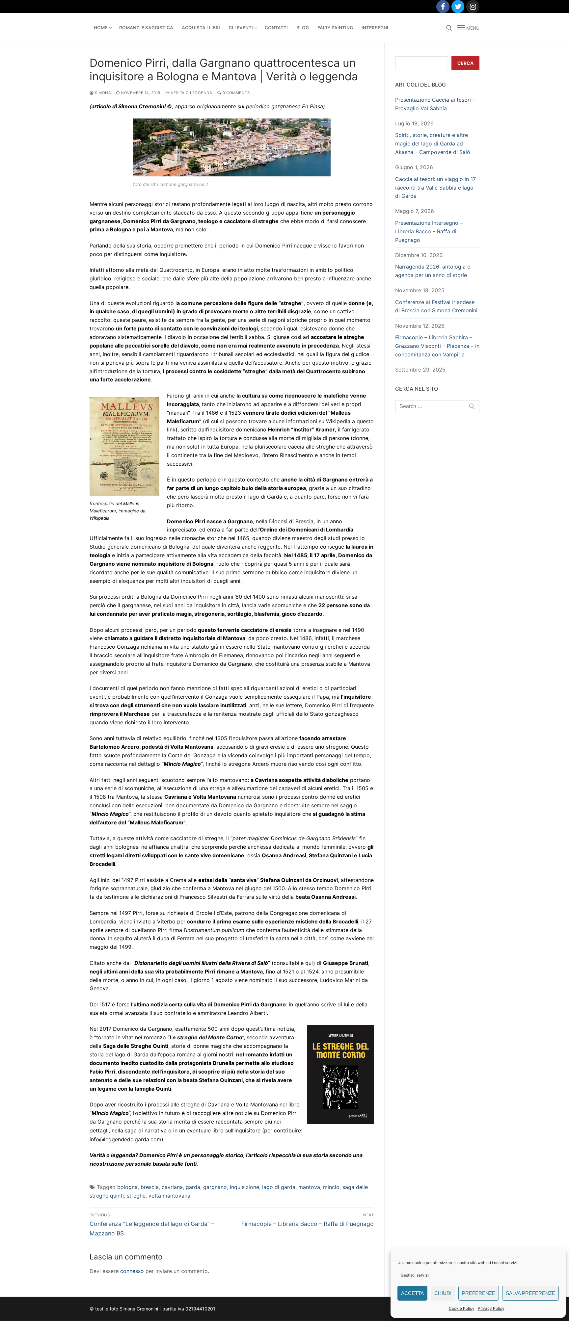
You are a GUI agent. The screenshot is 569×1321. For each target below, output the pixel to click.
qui (309, 963)
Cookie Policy (461, 1308)
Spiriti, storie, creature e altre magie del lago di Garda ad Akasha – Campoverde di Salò (432, 143)
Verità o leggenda (191, 93)
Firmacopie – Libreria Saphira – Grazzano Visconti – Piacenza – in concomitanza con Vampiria (437, 346)
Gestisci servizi (415, 1275)
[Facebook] (442, 6)
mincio (331, 1187)
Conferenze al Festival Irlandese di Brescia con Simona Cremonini (436, 306)
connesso (132, 1271)
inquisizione (244, 1187)
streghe (136, 1195)
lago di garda (278, 1187)
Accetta (412, 1293)
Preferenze (478, 1293)
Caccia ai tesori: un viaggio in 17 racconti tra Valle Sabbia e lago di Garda (435, 187)
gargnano (215, 1187)
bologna (127, 1187)
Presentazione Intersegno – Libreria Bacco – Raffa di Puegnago (429, 231)
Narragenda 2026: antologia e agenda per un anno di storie (432, 270)
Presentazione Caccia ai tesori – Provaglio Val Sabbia (435, 104)
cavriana (172, 1187)
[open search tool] (449, 28)
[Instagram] (472, 6)
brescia (150, 1187)
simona (102, 93)
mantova (309, 1187)
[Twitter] (458, 6)
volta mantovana (169, 1195)
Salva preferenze (530, 1293)
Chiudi (442, 1293)
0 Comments (236, 93)
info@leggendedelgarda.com (125, 1139)
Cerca (465, 63)
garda (193, 1187)
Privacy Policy (491, 1308)
